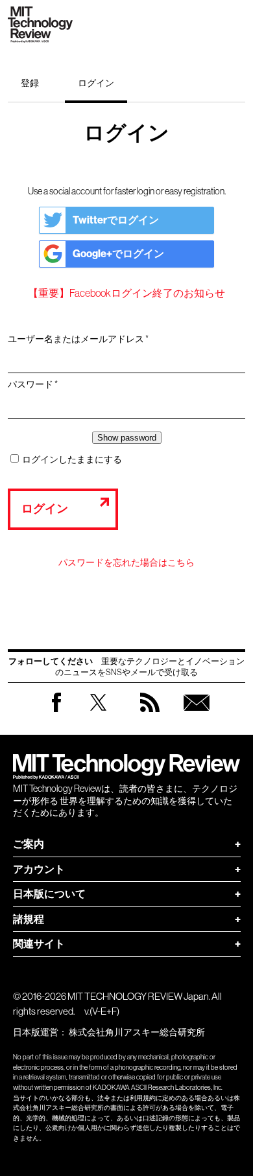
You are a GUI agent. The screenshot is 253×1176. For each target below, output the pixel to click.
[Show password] (127, 438)
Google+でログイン (118, 254)
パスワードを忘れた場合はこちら (126, 562)
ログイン (96, 83)
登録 (30, 83)
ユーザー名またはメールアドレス (82, 339)
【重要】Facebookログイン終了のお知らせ (126, 293)
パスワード (37, 385)
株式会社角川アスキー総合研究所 (137, 1032)
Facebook (56, 711)
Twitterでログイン (116, 220)
